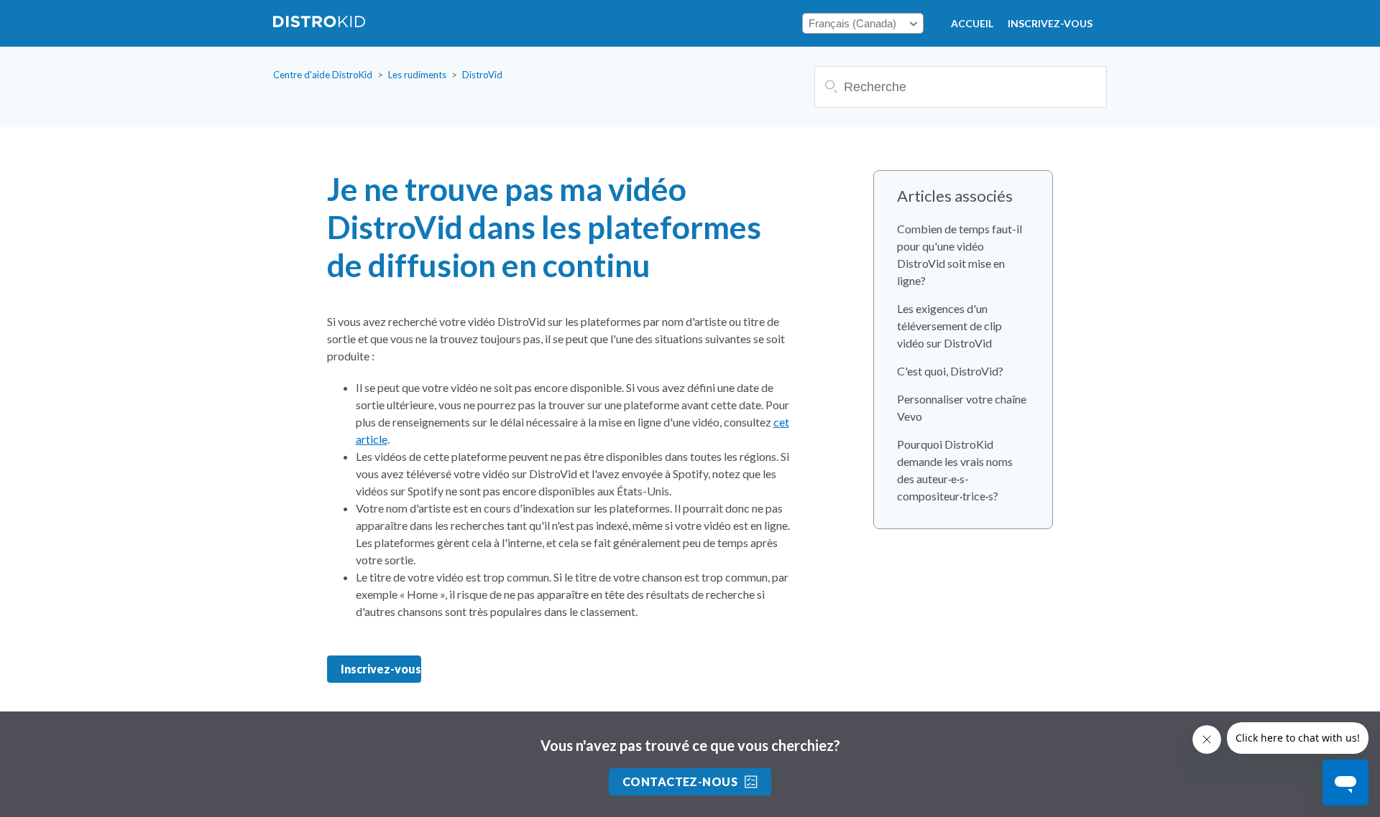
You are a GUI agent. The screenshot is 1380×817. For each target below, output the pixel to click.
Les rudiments (417, 74)
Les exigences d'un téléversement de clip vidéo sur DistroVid (949, 326)
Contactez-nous (680, 781)
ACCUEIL (972, 23)
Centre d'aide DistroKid (322, 74)
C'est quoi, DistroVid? (950, 371)
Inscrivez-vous (1050, 23)
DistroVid (482, 74)
